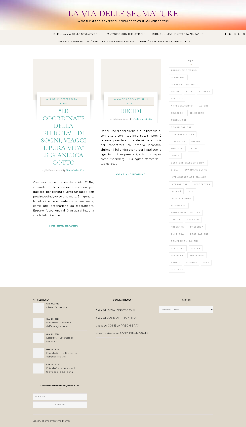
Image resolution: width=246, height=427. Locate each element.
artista (204, 91)
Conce (99, 325)
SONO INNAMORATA (121, 309)
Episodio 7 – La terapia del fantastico (60, 339)
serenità (177, 255)
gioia (174, 170)
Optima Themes (61, 420)
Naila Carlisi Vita (75, 170)
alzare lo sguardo (184, 84)
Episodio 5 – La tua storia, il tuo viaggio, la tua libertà (60, 370)
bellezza (177, 113)
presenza (196, 227)
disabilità (178, 141)
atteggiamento (182, 106)
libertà (176, 191)
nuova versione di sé (185, 212)
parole (176, 220)
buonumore (179, 120)
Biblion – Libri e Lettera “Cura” (175, 34)
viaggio (191, 262)
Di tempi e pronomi (56, 307)
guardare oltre (195, 170)
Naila (99, 310)
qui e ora (177, 234)
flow (193, 148)
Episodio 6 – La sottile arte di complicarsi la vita (61, 355)
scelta (195, 248)
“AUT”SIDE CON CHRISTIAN (125, 34)
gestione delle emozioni (188, 163)
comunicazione (181, 127)
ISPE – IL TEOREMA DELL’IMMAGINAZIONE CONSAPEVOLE (96, 41)
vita (206, 262)
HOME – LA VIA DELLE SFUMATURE (74, 34)
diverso (197, 141)
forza (175, 155)
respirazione (199, 234)
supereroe (197, 255)
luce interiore (181, 198)
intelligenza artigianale (188, 177)
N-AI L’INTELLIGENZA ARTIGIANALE (163, 41)
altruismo (178, 77)
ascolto (177, 98)
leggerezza (202, 184)
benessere (197, 113)
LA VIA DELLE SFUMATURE (123, 13)
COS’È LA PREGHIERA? (122, 317)
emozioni (177, 148)
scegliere (177, 248)
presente (177, 227)
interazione (179, 184)
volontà (177, 270)
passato (193, 220)
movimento (178, 205)
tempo (175, 262)
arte (189, 91)
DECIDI (131, 111)
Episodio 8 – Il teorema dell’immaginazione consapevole (58, 324)
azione (204, 106)
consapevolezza (182, 134)
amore (175, 91)
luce (191, 191)
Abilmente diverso (184, 70)
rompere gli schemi (184, 241)
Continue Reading (63, 225)
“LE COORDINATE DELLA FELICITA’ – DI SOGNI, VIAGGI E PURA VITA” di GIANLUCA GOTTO (63, 136)
